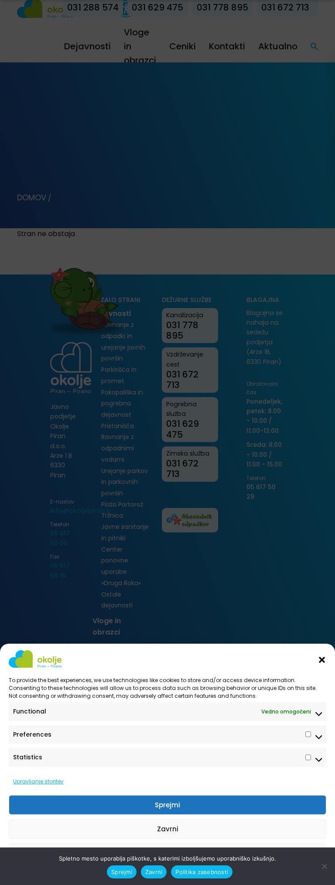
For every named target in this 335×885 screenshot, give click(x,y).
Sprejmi (167, 805)
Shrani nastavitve (167, 853)
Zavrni (167, 829)
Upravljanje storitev (38, 781)
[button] (322, 659)
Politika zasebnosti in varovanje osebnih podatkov (163, 873)
